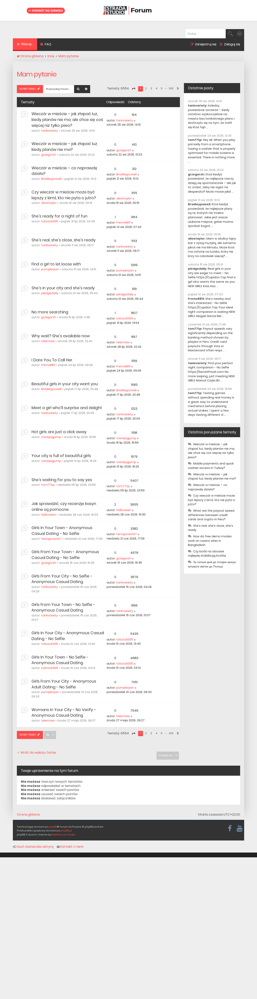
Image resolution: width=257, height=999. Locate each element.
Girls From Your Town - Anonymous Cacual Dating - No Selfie (65, 554)
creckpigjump (51, 437)
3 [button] (151, 88)
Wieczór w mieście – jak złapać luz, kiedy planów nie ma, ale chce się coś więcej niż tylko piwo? (67, 119)
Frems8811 (123, 223)
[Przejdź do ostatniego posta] (135, 120)
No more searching (50, 312)
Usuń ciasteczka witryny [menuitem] (35, 847)
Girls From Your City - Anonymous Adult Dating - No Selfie (64, 684)
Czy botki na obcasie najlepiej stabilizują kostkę (207, 553)
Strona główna (28, 814)
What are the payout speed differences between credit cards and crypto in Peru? (211, 515)
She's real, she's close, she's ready (64, 240)
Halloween (48, 515)
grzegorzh (48, 155)
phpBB (52, 826)
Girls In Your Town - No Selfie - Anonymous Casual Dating (60, 660)
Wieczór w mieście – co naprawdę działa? (207, 487)
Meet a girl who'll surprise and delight (67, 408)
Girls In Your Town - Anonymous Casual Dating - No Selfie (62, 530)
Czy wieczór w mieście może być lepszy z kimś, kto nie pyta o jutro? (64, 195)
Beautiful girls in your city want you (65, 384)
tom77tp (48, 485)
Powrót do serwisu (47, 10)
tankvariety (49, 131)
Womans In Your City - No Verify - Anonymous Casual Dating (64, 712)
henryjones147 (51, 539)
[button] (133, 88)
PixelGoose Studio (63, 834)
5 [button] (161, 88)
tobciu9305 (49, 221)
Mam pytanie (36, 74)
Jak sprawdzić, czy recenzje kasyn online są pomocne (64, 506)
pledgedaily (49, 293)
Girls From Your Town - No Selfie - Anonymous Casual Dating (63, 607)
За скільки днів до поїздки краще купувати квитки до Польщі (212, 564)
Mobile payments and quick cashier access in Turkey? (211, 465)
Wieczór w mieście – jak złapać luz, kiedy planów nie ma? (65, 146)
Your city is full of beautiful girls (61, 455)
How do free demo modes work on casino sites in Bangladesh (210, 540)
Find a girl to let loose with (56, 264)
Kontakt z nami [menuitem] (71, 847)
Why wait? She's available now (61, 336)
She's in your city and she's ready (63, 288)
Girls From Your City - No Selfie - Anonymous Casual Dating (62, 579)
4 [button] (156, 88)
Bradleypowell (51, 179)
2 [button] (146, 88)
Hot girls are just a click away (59, 432)
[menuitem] (45, 44)
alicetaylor (49, 203)
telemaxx (48, 341)
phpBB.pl (66, 830)
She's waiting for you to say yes (62, 480)
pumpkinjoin (50, 269)
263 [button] (171, 88)
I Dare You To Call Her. (52, 360)
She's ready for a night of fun (59, 216)
